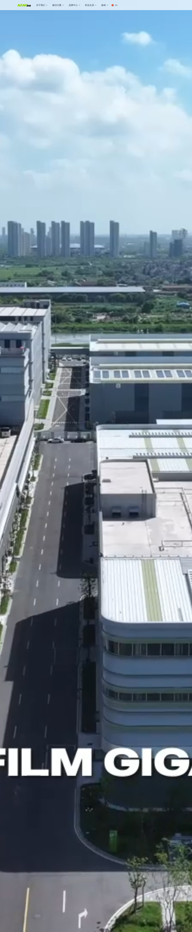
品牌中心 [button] (73, 5)
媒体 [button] (103, 5)
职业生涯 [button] (89, 5)
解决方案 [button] (56, 5)
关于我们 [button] (40, 5)
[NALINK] (24, 5)
